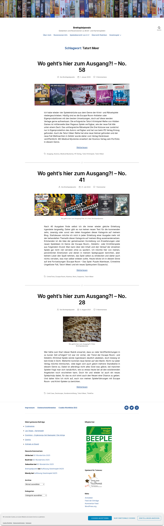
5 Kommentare (101, 310)
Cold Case (50, 393)
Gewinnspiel (114, 35)
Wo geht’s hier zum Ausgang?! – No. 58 (81, 66)
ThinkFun (90, 393)
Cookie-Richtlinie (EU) (68, 408)
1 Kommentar (100, 187)
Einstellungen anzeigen (149, 518)
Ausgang (50, 154)
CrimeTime (51, 277)
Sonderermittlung (70, 393)
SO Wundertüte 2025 (41, 455)
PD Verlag (77, 154)
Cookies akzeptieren (100, 518)
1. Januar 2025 (85, 77)
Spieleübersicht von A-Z (79, 35)
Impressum (28, 523)
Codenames (29, 426)
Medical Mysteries (67, 154)
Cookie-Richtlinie (7, 523)
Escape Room (60, 277)
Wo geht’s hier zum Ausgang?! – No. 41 (81, 176)
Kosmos (57, 154)
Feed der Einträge (92, 501)
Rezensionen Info (60, 35)
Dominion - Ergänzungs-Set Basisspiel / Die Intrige (45, 435)
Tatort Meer (99, 154)
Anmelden (89, 498)
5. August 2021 (85, 310)
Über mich (47, 35)
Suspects (80, 277)
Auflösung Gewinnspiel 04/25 (52, 469)
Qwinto (28, 440)
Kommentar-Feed (91, 503)
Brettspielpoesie (82, 28)
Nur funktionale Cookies (124, 518)
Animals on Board (32, 444)
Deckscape (59, 393)
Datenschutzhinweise (19, 523)
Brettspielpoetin (69, 77)
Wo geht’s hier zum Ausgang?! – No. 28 (81, 299)
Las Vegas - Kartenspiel (34, 431)
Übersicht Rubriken (99, 35)
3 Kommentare (101, 77)
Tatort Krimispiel (88, 154)
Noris (74, 277)
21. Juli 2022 (86, 187)
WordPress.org (90, 506)
